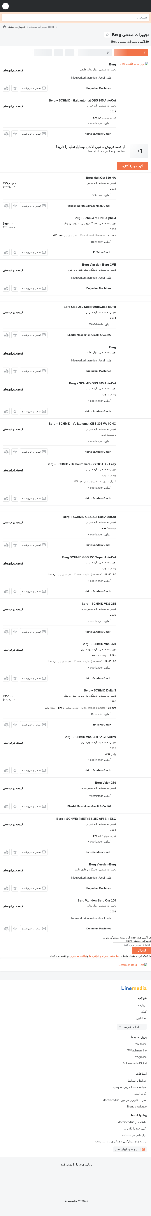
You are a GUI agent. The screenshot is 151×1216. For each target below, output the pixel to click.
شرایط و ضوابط (137, 1080)
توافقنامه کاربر (78, 955)
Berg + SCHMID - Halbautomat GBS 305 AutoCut (82, 100)
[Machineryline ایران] (125, 6)
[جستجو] (5, 17)
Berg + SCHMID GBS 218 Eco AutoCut (89, 516)
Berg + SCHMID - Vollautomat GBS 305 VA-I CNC (82, 423)
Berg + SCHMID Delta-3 (100, 690)
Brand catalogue (137, 1106)
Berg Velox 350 (105, 782)
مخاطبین (141, 1018)
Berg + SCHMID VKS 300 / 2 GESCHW (90, 737)
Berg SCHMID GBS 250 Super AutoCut (89, 557)
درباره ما (141, 1005)
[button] (5, 6)
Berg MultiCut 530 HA (101, 177)
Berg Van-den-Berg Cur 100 (97, 900)
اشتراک (142, 950)
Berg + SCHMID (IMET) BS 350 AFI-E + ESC (86, 818)
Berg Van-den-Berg (102, 864)
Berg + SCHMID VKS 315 (99, 603)
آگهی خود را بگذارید (132, 166)
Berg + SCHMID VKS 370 (99, 644)
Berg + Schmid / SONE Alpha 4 (94, 218)
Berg (112, 64)
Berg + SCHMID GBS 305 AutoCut (92, 383)
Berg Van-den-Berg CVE (99, 264)
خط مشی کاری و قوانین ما (104, 955)
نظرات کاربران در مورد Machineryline (125, 1100)
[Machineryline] (4, 26)
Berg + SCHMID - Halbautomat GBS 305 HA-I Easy (81, 464)
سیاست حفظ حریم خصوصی (130, 1087)
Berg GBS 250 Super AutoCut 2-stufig (90, 306)
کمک (144, 1011)
